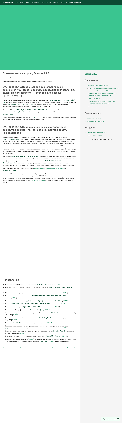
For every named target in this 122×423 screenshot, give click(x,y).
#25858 (30, 339)
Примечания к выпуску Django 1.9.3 (97, 85)
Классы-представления (71, 3)
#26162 (64, 293)
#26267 (49, 323)
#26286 (64, 336)
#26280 (21, 333)
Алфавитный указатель (94, 118)
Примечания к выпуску (96, 136)
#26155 (59, 285)
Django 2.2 (90, 74)
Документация (21, 3)
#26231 (66, 328)
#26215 (56, 307)
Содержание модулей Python (95, 121)
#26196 (65, 301)
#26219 (47, 310)
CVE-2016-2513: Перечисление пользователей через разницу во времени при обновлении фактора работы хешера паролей (103, 101)
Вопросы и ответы (50, 3)
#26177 (7, 290)
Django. (8, 2)
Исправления (93, 107)
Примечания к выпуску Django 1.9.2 (63, 348)
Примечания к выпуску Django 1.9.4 (16, 348)
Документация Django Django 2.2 (97, 132)
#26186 (51, 341)
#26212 (63, 304)
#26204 (15, 315)
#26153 (14, 298)
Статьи (35, 3)
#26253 (14, 320)
